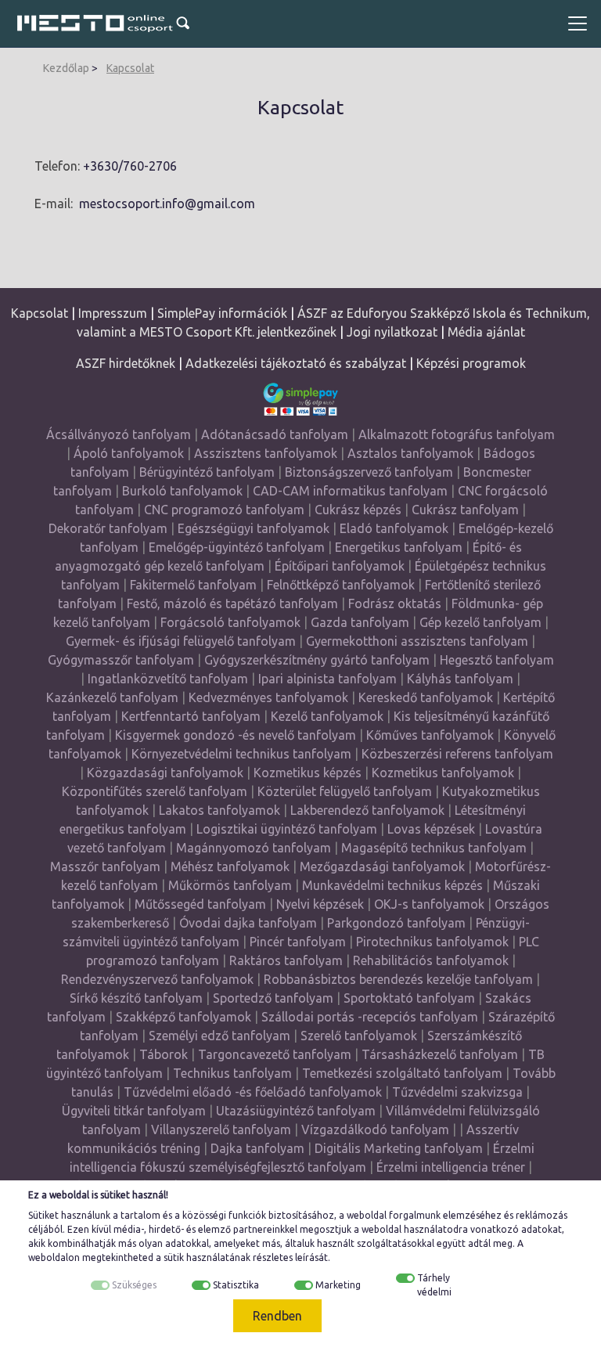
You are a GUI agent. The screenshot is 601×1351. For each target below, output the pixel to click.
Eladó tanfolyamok (394, 528)
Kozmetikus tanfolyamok (443, 773)
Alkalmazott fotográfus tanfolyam (456, 434)
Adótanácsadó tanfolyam (274, 434)
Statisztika (236, 1285)
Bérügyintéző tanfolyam (207, 472)
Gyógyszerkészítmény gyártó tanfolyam (317, 660)
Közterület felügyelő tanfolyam (344, 791)
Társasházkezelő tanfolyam (441, 1054)
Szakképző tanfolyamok (183, 1017)
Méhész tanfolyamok (230, 866)
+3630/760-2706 (130, 166)
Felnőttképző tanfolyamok (341, 585)
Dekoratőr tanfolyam (108, 528)
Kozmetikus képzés (308, 773)
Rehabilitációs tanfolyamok (431, 960)
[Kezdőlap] (95, 23)
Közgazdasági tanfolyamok (165, 773)
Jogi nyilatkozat (392, 332)
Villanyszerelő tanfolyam (221, 1129)
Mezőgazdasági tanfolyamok (382, 866)
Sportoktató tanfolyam (409, 998)
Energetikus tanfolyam (398, 547)
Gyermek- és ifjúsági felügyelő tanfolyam (181, 641)
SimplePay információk (222, 313)
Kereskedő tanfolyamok (425, 697)
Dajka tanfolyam (257, 1148)
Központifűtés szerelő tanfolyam (154, 791)
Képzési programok (471, 363)
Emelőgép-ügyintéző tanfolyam (237, 547)
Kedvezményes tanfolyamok (268, 697)
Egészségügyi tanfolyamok (253, 528)
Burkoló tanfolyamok (182, 491)
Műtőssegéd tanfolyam (200, 904)
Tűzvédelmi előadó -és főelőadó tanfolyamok (253, 1092)
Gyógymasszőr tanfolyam (121, 660)
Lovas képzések (431, 829)
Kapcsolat (130, 68)
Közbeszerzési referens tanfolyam (457, 754)
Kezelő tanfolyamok (327, 716)
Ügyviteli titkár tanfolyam (134, 1111)
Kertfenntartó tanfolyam (191, 716)
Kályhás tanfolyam (460, 679)
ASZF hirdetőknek (125, 363)
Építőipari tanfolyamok (340, 566)
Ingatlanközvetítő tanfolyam (168, 679)
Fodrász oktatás (394, 603)
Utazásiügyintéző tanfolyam (296, 1111)
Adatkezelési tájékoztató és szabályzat (295, 363)
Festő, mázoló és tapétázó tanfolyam (232, 603)
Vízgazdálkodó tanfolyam (375, 1129)
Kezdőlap (66, 68)
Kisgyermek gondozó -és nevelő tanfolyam (235, 735)
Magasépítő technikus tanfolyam (435, 848)
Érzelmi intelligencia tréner (450, 1167)
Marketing (338, 1285)
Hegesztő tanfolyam (497, 660)
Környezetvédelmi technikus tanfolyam (241, 754)
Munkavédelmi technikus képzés (392, 885)
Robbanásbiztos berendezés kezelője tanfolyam (398, 979)
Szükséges (134, 1285)
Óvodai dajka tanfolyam (248, 923)
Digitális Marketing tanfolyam (399, 1148)
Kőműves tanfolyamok (430, 735)
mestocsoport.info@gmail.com (167, 203)
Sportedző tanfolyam (273, 998)
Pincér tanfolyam (298, 942)
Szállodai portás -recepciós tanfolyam (371, 1017)
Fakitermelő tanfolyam (193, 585)
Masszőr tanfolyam (105, 866)
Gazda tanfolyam (360, 622)
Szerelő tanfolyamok (358, 1036)
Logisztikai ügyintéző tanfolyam (286, 829)
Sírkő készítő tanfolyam (136, 998)
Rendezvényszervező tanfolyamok (157, 979)
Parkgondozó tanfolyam (396, 923)
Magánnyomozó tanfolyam (253, 848)
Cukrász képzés (358, 510)
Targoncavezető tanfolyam (274, 1054)
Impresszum (112, 313)
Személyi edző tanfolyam (219, 1036)
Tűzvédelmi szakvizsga (457, 1092)
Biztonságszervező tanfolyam (369, 472)
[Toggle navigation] (577, 23)
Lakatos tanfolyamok (219, 810)
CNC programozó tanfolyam (224, 510)
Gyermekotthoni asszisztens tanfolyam (417, 641)
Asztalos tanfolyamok (410, 453)
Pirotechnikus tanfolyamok (432, 942)
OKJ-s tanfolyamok (429, 904)
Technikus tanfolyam (232, 1073)
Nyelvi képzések (320, 904)
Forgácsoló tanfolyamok (230, 622)
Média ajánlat (486, 332)
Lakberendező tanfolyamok (367, 810)
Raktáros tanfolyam (286, 960)
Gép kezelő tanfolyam (480, 622)
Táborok (163, 1054)
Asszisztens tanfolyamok (265, 453)
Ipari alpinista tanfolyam (327, 679)
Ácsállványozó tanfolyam (118, 434)
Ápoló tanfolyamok (129, 453)
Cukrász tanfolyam (465, 510)
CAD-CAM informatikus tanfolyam (352, 491)
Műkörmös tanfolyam (230, 885)
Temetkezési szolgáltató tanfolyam (402, 1073)
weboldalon (54, 1257)
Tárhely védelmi (434, 1285)
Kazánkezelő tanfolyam (112, 697)
